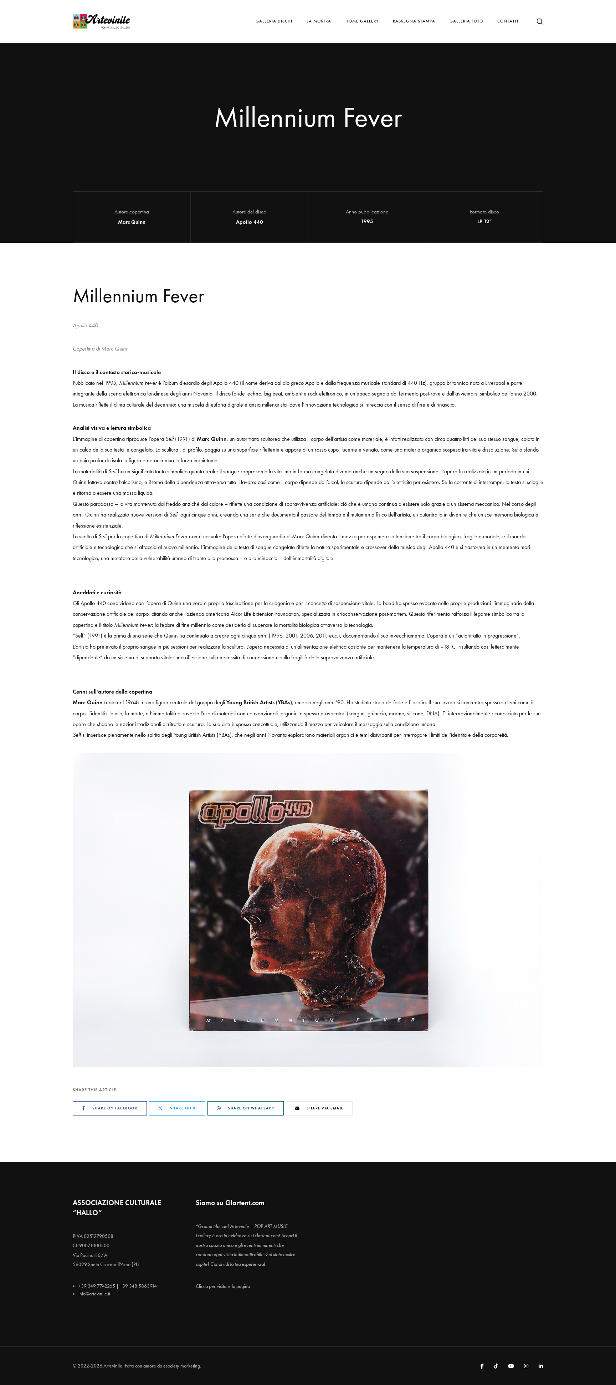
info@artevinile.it (94, 1294)
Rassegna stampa (414, 21)
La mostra (319, 21)
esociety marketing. (182, 1366)
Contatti (507, 21)
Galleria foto (466, 21)
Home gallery (362, 21)
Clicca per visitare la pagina (223, 1286)
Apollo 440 (249, 222)
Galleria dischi (274, 21)
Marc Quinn (131, 222)
